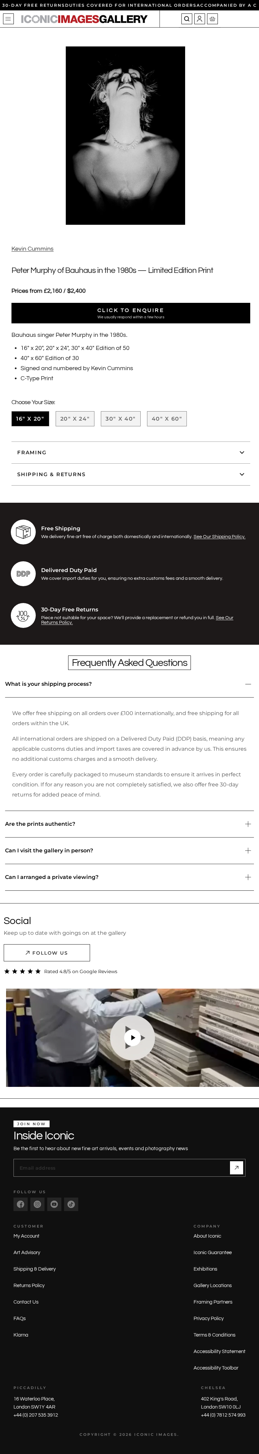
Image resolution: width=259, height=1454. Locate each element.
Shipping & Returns (51, 474)
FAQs (19, 1318)
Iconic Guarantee (213, 1252)
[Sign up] (236, 1167)
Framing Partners (213, 1302)
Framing (32, 452)
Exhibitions (205, 1269)
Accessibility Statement (220, 1351)
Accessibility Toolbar (216, 1368)
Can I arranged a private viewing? (51, 877)
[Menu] (8, 18)
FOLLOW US (50, 953)
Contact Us (25, 1302)
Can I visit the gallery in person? (49, 850)
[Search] (186, 18)
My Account (26, 1236)
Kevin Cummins (32, 249)
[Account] (199, 18)
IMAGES (166, 1434)
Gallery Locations (213, 1285)
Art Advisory (26, 1252)
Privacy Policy (209, 1318)
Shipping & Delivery (34, 1269)
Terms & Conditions (214, 1335)
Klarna (20, 1335)
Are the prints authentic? (40, 824)
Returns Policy (29, 1285)
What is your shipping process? (48, 684)
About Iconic (207, 1236)
